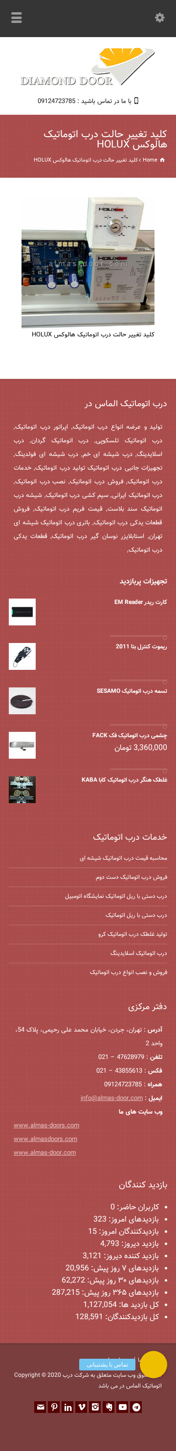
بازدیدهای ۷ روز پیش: (124, 1269)
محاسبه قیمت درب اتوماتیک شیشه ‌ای (123, 858)
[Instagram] (95, 1407)
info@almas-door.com (112, 1098)
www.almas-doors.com (46, 1126)
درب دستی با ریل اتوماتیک (136, 915)
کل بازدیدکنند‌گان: (131, 1317)
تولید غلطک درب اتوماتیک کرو (132, 934)
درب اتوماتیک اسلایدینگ (138, 953)
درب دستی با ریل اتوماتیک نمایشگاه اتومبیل (116, 896)
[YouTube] (122, 1407)
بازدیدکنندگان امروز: (128, 1232)
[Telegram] (136, 1407)
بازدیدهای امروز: (133, 1220)
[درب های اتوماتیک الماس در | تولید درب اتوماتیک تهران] (88, 84)
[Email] (40, 1407)
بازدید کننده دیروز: (130, 1256)
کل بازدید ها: (138, 1305)
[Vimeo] (81, 1407)
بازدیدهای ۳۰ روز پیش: (122, 1281)
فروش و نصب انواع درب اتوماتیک (128, 972)
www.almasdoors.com (45, 1139)
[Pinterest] (54, 1407)
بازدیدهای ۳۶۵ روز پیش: (119, 1293)
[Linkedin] (67, 1407)
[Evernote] (108, 1407)
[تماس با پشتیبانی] (153, 1364)
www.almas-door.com (45, 1153)
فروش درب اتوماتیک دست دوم (131, 877)
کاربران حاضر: (137, 1208)
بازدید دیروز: (139, 1244)
